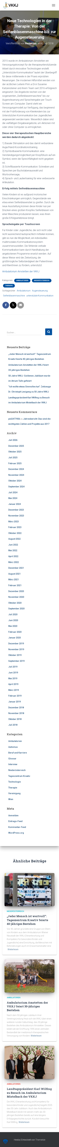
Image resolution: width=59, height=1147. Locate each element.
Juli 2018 (12, 725)
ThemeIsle (40, 1140)
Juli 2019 (12, 667)
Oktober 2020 (14, 603)
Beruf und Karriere (17, 753)
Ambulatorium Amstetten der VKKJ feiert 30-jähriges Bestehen (27, 1006)
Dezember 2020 (16, 591)
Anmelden (13, 815)
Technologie (14, 782)
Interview (12, 764)
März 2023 (13, 521)
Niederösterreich (41, 280)
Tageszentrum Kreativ (19, 776)
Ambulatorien (22, 280)
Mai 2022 (12, 550)
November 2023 (16, 515)
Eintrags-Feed (15, 821)
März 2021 (13, 579)
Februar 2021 (14, 585)
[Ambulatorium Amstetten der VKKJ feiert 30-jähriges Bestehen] (29, 976)
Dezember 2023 (16, 510)
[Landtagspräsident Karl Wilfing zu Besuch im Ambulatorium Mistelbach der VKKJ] (29, 1062)
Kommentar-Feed (17, 827)
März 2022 (13, 562)
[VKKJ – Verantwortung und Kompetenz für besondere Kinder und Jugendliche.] (12, 5)
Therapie (9, 285)
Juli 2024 (12, 492)
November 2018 (16, 713)
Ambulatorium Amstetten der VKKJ (20, 271)
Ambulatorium (24, 290)
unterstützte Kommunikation (39, 295)
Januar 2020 (14, 637)
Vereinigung (14, 793)
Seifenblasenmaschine (14, 295)
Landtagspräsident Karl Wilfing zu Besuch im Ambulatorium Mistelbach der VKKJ (29, 1092)
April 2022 (13, 556)
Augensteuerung (40, 290)
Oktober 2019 (14, 655)
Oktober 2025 (14, 451)
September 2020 (16, 608)
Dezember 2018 (16, 707)
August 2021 (14, 574)
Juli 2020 (12, 614)
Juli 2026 (12, 440)
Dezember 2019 (16, 643)
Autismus (13, 747)
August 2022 (14, 539)
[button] (5, 1141)
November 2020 (16, 597)
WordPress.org (16, 833)
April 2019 (13, 684)
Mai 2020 (12, 626)
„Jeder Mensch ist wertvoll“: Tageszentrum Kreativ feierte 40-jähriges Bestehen (27, 919)
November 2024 (16, 475)
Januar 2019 (14, 701)
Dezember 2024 (16, 469)
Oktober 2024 (14, 481)
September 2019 (16, 661)
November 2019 (16, 649)
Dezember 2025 (16, 446)
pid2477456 (14, 419)
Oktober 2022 (14, 533)
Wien (10, 799)
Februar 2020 (14, 632)
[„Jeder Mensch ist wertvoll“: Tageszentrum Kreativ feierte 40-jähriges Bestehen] (29, 889)
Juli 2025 (12, 457)
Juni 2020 (13, 620)
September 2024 (16, 486)
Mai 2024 (12, 498)
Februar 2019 (14, 696)
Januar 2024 (14, 504)
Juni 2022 (13, 545)
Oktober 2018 (14, 719)
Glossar (12, 758)
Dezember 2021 (16, 568)
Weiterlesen (13, 949)
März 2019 (13, 690)
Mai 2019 (12, 678)
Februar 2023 (14, 527)
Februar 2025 (14, 463)
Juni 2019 (13, 672)
